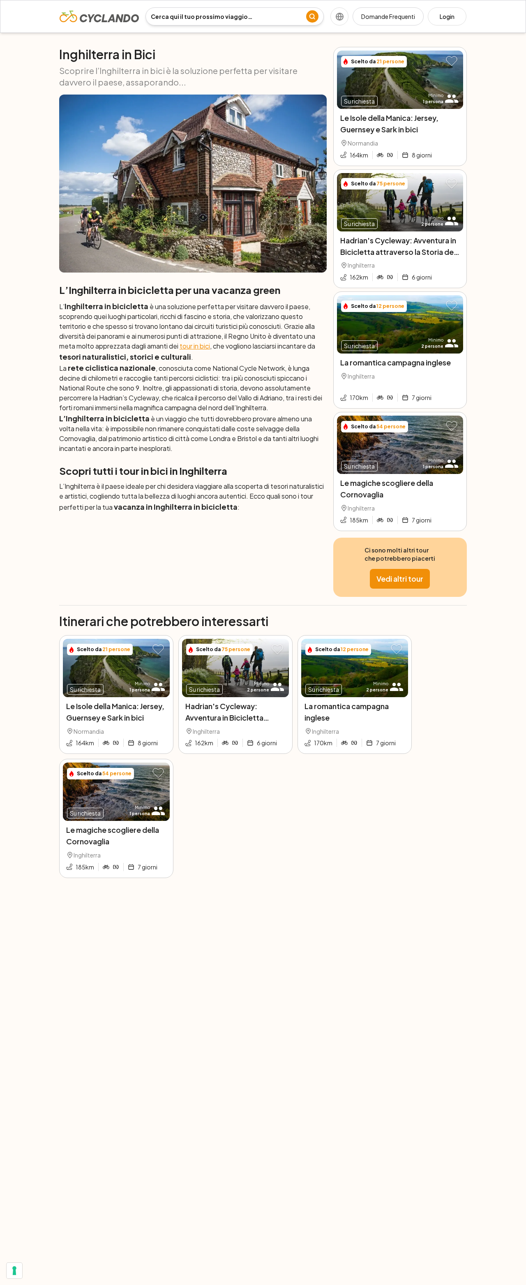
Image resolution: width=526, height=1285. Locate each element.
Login (447, 16)
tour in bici (195, 346)
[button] (451, 61)
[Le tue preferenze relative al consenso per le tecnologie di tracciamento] (14, 1270)
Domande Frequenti (388, 16)
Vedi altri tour (399, 578)
